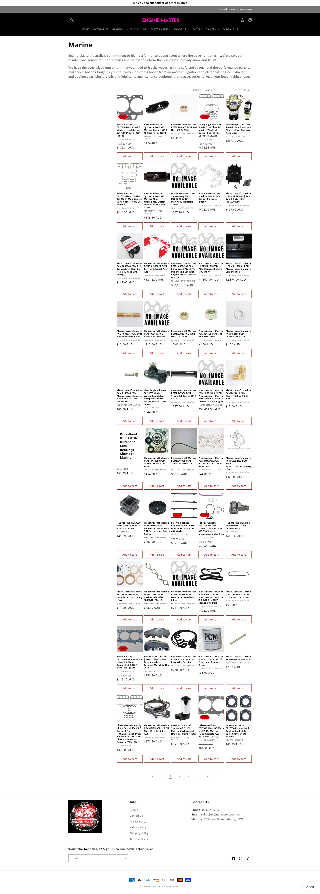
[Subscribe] (124, 858)
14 (206, 776)
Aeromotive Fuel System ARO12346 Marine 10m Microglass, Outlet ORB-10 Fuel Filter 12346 (155, 200)
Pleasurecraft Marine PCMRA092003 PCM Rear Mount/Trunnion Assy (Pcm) (238, 464)
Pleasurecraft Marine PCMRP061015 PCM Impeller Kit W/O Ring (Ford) (129, 596)
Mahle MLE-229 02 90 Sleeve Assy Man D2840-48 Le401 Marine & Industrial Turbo (182, 199)
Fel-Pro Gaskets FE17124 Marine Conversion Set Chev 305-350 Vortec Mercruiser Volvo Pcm (211, 528)
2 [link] (171, 776)
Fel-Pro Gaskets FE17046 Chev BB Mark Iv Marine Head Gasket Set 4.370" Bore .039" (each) (129, 662)
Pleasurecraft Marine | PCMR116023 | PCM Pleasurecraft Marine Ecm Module (238, 267)
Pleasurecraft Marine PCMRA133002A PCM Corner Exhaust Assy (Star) (156, 267)
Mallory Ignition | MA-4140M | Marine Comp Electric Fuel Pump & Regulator (238, 129)
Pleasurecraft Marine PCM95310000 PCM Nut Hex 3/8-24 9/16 (184, 127)
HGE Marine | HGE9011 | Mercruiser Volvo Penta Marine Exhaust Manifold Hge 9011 (157, 662)
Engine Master (154, 886)
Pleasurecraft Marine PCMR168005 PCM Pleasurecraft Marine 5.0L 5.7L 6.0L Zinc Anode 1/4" (129, 396)
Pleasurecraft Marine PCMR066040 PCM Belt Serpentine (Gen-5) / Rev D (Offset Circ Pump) (129, 269)
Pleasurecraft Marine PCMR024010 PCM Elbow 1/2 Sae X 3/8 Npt (238, 394)
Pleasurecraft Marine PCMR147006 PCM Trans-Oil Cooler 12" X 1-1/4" (183, 394)
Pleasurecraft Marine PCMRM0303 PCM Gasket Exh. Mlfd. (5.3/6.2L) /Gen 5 (156, 596)
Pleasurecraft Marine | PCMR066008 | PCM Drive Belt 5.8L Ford (238, 594)
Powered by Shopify (171, 886)
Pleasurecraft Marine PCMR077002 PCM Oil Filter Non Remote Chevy (211, 660)
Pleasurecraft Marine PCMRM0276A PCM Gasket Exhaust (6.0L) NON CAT (211, 462)
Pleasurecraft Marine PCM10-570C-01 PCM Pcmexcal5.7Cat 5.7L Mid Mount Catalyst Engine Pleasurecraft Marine (183, 270)
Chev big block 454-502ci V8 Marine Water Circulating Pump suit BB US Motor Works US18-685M (155, 397)
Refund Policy (138, 827)
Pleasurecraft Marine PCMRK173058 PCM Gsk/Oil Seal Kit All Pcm (156, 462)
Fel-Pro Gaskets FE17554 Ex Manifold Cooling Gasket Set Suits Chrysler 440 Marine (237, 731)
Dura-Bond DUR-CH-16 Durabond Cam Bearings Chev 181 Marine (128, 445)
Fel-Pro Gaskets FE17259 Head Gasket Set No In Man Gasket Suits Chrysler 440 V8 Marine (129, 199)
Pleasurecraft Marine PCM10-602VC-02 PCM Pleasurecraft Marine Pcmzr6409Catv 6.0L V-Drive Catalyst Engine (211, 396)
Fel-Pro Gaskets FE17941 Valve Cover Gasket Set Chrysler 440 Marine (182, 527)
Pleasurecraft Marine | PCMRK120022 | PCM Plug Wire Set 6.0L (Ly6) (156, 729)
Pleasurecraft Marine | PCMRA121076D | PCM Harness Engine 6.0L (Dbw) (211, 267)
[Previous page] (152, 776)
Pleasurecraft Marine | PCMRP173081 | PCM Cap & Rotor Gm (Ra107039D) (238, 197)
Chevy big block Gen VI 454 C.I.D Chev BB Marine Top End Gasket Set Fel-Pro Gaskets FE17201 (210, 130)
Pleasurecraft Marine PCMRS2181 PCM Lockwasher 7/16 (238, 334)
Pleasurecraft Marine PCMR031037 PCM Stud (238, 658)
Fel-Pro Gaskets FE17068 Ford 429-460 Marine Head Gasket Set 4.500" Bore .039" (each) (128, 130)
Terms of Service (140, 839)
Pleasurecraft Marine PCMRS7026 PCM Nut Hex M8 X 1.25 (183, 334)
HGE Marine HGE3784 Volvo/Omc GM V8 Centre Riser (238, 525)
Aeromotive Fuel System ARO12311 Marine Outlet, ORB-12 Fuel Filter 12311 (156, 129)
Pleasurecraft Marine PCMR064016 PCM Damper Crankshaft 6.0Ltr (183, 596)
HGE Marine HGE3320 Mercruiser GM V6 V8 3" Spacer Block (129, 525)
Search (134, 809)
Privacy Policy (138, 821)
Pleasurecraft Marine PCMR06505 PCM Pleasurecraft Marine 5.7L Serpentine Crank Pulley (157, 528)
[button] (72, 20)
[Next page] (215, 776)
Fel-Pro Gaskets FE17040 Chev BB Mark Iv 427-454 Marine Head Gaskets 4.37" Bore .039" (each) (211, 731)
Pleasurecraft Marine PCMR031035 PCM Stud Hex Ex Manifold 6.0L (129, 334)
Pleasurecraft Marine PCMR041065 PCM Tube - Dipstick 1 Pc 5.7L (183, 462)
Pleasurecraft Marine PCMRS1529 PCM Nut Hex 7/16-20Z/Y (211, 334)
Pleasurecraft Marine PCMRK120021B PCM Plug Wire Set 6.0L (183, 659)
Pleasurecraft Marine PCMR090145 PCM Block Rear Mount (156, 334)
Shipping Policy (139, 833)
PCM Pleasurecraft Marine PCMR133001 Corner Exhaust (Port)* (210, 197)
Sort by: (197, 90)
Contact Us (136, 815)
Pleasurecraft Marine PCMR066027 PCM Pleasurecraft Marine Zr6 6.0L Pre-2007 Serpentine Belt (211, 597)
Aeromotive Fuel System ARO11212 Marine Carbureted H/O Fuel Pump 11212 (183, 729)
